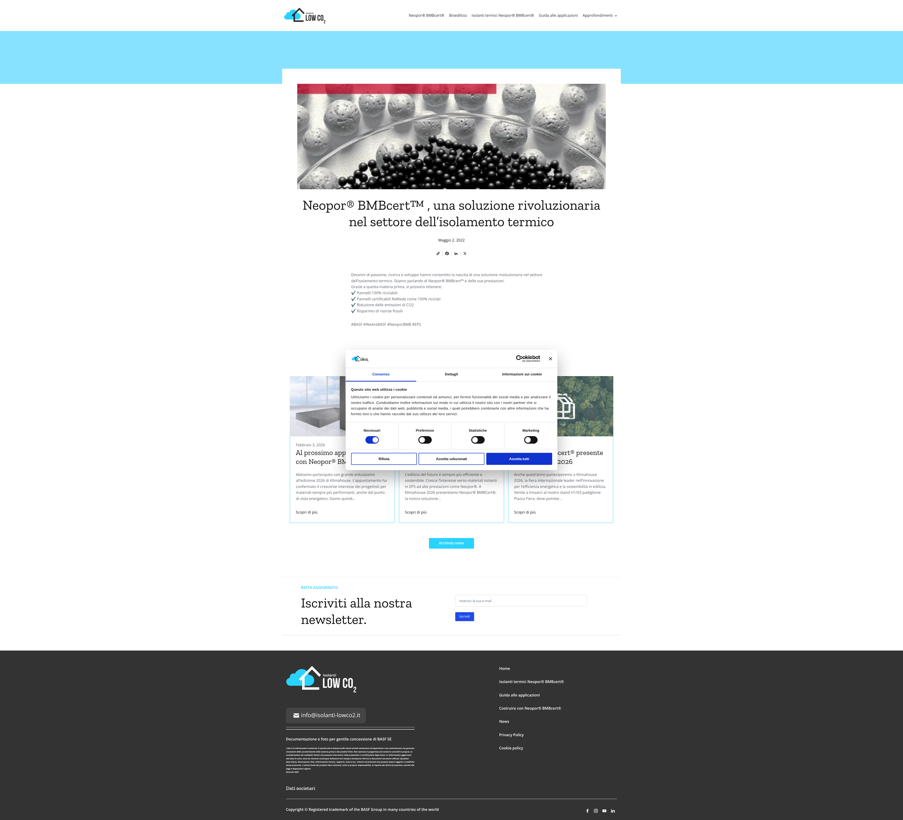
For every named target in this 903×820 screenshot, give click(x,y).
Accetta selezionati (451, 459)
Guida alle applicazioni (558, 15)
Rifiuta (384, 459)
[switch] (425, 440)
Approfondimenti (598, 15)
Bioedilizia (458, 15)
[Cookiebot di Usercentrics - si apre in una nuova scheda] (519, 358)
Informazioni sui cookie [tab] (522, 374)
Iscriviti (464, 616)
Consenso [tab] (380, 374)
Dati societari (300, 788)
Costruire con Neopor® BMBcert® (530, 708)
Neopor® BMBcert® (426, 15)
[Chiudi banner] (550, 358)
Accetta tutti (519, 459)
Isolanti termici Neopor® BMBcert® (502, 15)
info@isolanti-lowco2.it (330, 715)
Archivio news (451, 543)
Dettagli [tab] (451, 374)
